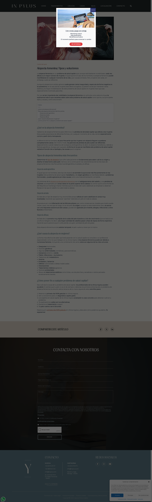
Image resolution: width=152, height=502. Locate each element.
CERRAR (93, 10)
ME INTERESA (76, 44)
